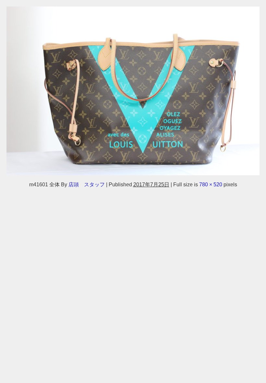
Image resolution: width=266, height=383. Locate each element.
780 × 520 (210, 184)
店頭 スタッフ (86, 184)
